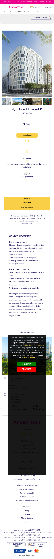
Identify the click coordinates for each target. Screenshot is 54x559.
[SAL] (38, 544)
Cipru (12, 12)
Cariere (27, 514)
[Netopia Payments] (27, 551)
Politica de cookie (27, 497)
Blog (27, 511)
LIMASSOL (18, 12)
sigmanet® (31, 555)
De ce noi (27, 507)
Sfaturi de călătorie (27, 489)
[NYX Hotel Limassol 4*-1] (27, 64)
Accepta (26, 364)
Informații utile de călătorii (27, 486)
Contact (27, 522)
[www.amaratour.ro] (15, 7)
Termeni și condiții (27, 493)
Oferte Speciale (27, 518)
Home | (7, 12)
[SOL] (16, 544)
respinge (26, 369)
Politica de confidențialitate (27, 501)
